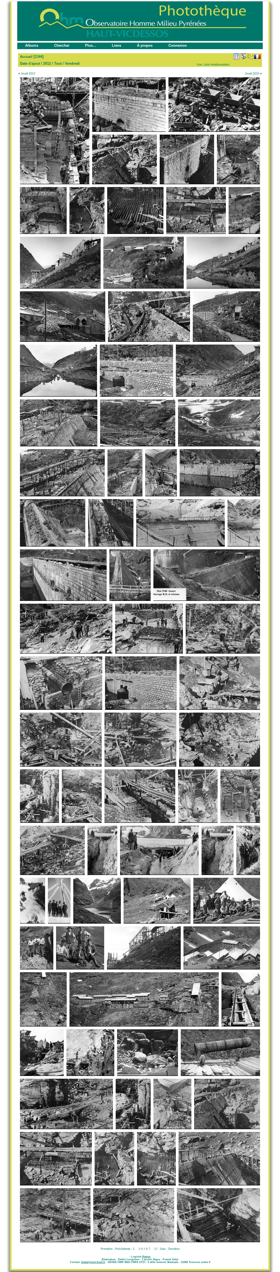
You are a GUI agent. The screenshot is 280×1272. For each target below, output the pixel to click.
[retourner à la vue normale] (250, 56)
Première (107, 1248)
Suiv (163, 1248)
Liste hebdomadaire (216, 64)
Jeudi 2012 (28, 73)
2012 (47, 63)
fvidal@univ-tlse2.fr (93, 1262)
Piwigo (146, 1256)
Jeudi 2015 (252, 73)
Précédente (122, 1248)
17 (156, 1248)
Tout (58, 63)
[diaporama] (243, 56)
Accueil (26, 57)
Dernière (174, 1248)
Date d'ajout (30, 63)
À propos (145, 45)
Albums (31, 45)
